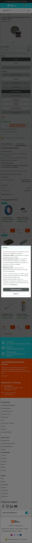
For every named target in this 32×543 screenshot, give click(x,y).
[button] (16, 289)
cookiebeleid (13, 284)
